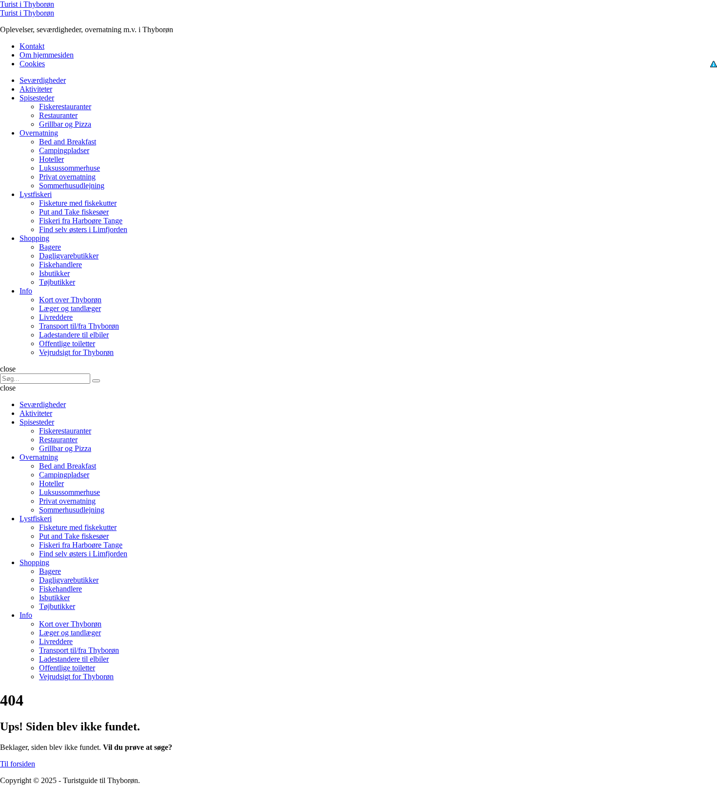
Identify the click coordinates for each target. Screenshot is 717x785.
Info (26, 291)
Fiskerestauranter (65, 106)
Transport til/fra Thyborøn (79, 326)
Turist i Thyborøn (27, 4)
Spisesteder (37, 98)
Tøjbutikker (57, 282)
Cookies (32, 63)
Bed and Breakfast (67, 141)
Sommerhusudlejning (71, 185)
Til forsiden (17, 764)
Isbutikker (54, 273)
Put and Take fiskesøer (74, 212)
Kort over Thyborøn (70, 299)
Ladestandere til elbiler (74, 335)
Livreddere (56, 317)
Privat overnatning (67, 177)
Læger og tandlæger (70, 308)
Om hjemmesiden (47, 55)
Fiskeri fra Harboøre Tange (80, 220)
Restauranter (58, 115)
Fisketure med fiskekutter (78, 203)
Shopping (34, 238)
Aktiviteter (36, 89)
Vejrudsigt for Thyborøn (76, 352)
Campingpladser (64, 150)
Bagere (50, 247)
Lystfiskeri (36, 194)
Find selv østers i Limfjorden (83, 229)
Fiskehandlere (60, 264)
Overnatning (39, 133)
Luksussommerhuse (69, 168)
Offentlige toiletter (67, 343)
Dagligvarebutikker (69, 256)
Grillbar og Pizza (65, 124)
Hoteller (51, 159)
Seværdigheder (43, 80)
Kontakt (32, 46)
